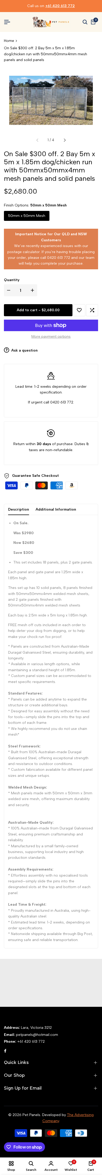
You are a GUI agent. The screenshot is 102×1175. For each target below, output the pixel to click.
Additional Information (56, 509)
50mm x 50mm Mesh (26, 216)
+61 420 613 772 (60, 6)
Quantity (12, 280)
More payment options (51, 336)
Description (18, 509)
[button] (79, 310)
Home (9, 41)
